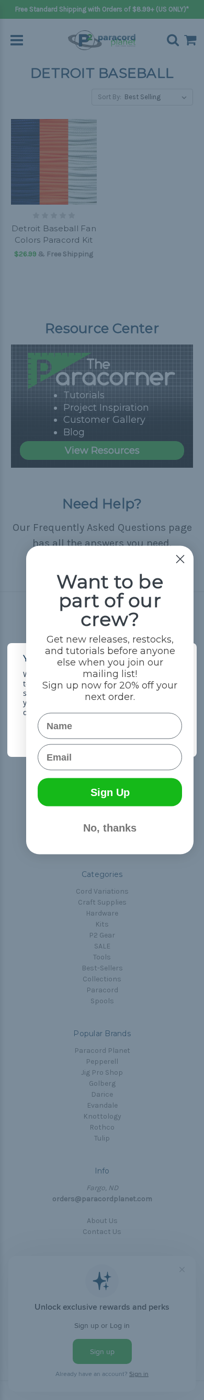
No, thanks (110, 828)
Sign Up (110, 792)
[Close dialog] (180, 559)
